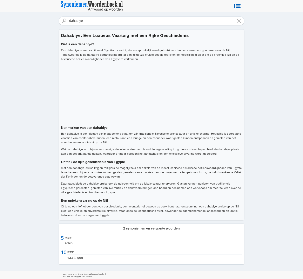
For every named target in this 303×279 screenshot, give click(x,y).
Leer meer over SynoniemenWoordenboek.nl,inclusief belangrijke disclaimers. (84, 275)
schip (69, 243)
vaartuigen (75, 257)
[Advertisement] (151, 92)
